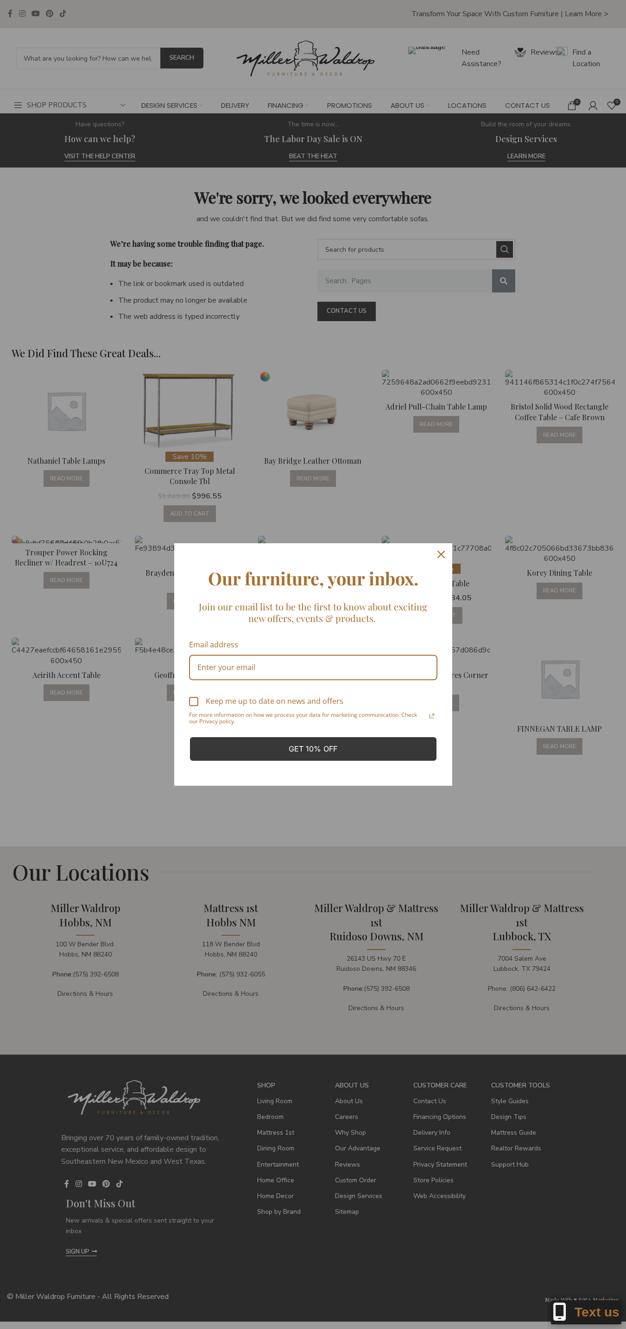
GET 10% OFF (313, 748)
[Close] (441, 554)
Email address (213, 645)
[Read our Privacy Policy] (431, 715)
